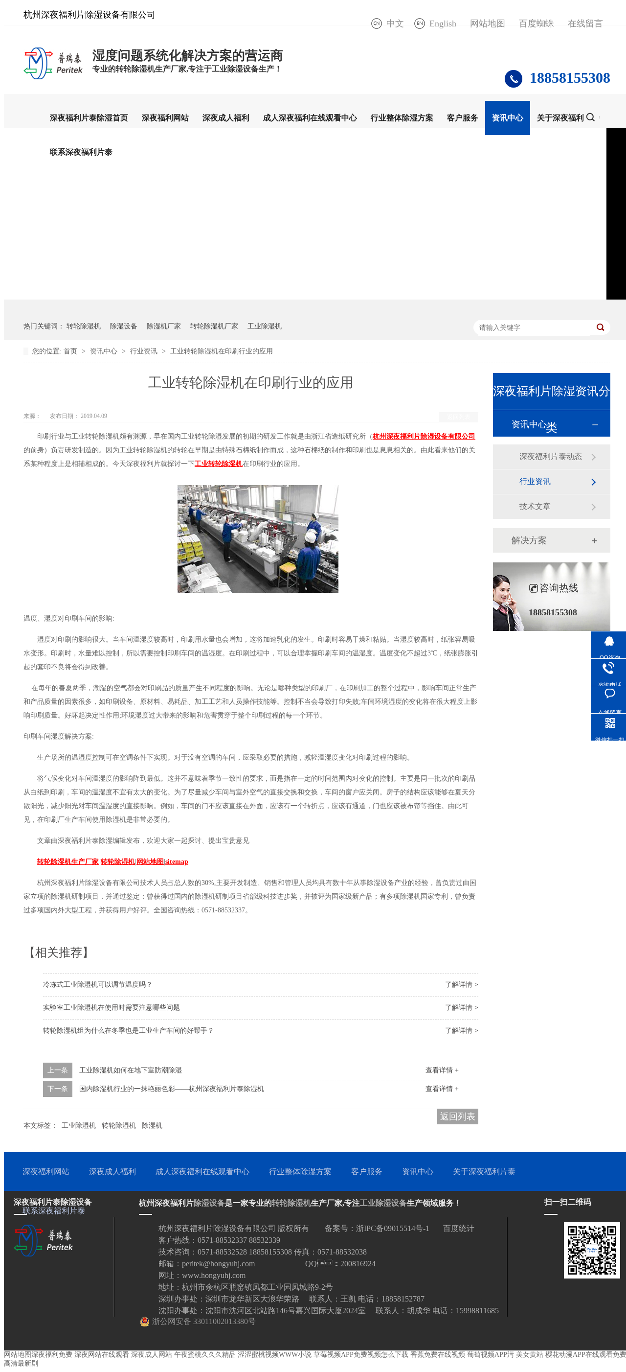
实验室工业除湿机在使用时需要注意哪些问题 (111, 1007)
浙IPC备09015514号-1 (392, 1228)
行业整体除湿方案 (402, 118)
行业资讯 (144, 351)
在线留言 (585, 23)
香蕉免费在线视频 (437, 1354)
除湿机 (152, 1125)
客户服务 (462, 118)
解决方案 (529, 540)
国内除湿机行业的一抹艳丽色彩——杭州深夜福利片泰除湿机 (171, 1089)
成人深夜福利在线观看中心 (310, 118)
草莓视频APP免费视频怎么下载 (360, 1354)
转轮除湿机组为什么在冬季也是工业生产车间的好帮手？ (128, 1030)
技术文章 (535, 506)
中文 (395, 23)
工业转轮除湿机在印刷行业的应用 (221, 351)
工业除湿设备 (383, 1203)
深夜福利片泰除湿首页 (89, 118)
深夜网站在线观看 (101, 1354)
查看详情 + (442, 1070)
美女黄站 (529, 1354)
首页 (71, 351)
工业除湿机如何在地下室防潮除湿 (130, 1070)
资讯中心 (507, 118)
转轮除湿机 (84, 326)
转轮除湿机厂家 (214, 326)
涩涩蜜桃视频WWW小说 (275, 1354)
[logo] (53, 79)
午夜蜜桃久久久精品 (205, 1354)
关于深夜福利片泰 (568, 118)
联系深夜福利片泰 (81, 152)
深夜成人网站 (151, 1354)
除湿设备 (123, 326)
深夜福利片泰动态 (550, 456)
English (442, 23)
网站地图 (487, 23)
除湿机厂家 (164, 326)
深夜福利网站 (165, 118)
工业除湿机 (264, 326)
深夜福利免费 (51, 1354)
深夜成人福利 (225, 118)
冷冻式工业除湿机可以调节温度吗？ (98, 984)
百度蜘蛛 (536, 23)
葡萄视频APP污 (490, 1354)
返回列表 (458, 417)
